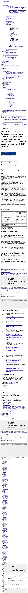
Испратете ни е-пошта (6, 158)
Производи (5, 5)
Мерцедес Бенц (15, 28)
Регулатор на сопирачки (11, 49)
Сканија (13, 29)
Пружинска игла (10, 22)
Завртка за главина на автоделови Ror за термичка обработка (14, 370)
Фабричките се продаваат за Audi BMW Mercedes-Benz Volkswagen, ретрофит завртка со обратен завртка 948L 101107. (14, 271)
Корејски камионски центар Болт (16, 11)
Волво (12, 33)
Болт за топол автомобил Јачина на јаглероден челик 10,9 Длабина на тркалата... (14, 335)
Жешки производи (7, 402)
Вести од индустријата (11, 53)
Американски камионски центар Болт (17, 7)
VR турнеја (5, 62)
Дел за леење (9, 24)
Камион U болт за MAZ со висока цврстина (14, 325)
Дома (4, 4)
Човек (12, 38)
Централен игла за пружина (9, 406)
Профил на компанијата (11, 57)
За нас (4, 56)
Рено (12, 42)
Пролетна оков (12, 30)
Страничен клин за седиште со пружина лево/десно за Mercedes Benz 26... (15, 360)
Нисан (12, 41)
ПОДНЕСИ (3, 397)
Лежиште (8, 19)
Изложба (8, 60)
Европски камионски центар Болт (17, 8)
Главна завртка (9, 6)
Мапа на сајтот (6, 403)
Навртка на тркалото (11, 16)
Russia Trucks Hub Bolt (14, 12)
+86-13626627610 (11, 381)
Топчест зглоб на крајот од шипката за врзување (14, 110)
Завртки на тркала (10, 14)
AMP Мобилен (6, 405)
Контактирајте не (7, 61)
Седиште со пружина (14, 25)
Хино (12, 27)
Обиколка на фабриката (11, 58)
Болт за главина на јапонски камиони (17, 10)
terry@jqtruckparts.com (12, 382)
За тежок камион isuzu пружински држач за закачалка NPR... (12, 348)
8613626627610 (11, 383)
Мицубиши (14, 32)
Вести (4, 51)
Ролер (7, 23)
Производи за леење (16, 13)
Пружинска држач (13, 34)
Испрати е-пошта (5, 414)
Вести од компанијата (11, 52)
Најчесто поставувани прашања (10, 55)
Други (7, 50)
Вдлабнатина (9, 21)
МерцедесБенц (14, 39)
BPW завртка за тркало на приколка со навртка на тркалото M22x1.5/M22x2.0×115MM (14, 274)
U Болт (7, 17)
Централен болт (9, 18)
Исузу (12, 36)
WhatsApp (6, 416)
